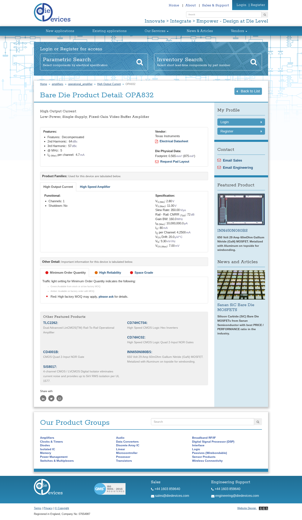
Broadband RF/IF (204, 437)
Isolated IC (47, 449)
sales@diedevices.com (171, 495)
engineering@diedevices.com (236, 495)
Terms (37, 508)
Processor (123, 456)
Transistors (124, 460)
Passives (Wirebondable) (209, 453)
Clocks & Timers (51, 441)
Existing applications (109, 31)
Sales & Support (215, 5)
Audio (120, 437)
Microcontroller (126, 453)
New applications (60, 31)
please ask (106, 296)
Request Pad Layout (174, 161)
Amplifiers (47, 437)
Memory (45, 453)
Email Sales (232, 160)
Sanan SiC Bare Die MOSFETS (235, 307)
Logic (196, 449)
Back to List (249, 91)
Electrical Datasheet (173, 141)
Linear (120, 449)
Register (258, 5)
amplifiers (57, 84)
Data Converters (127, 441)
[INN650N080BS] (241, 209)
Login (241, 5)
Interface (198, 445)
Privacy (48, 508)
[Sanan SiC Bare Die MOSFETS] (241, 285)
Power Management (54, 456)
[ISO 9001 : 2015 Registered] (110, 488)
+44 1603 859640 (167, 489)
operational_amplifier (80, 84)
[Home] (54, 13)
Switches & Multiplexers (57, 460)
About (191, 5)
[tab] (58, 186)
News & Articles (200, 31)
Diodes (45, 445)
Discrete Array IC (127, 445)
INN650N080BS (232, 230)
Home (174, 5)
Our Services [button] (155, 31)
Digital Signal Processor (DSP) (213, 441)
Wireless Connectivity (207, 460)
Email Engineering (238, 167)
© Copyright (62, 508)
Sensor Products (204, 456)
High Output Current (109, 84)
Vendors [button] (238, 31)
